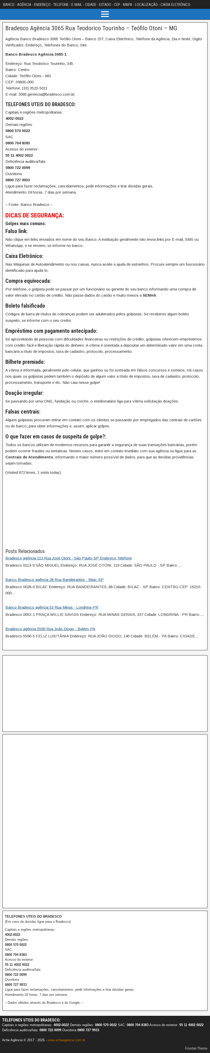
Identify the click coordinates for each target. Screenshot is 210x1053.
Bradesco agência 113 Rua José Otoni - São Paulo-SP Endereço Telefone (68, 558)
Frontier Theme (196, 1048)
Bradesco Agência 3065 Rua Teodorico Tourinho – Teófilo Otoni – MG (91, 28)
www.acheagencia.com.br (66, 1040)
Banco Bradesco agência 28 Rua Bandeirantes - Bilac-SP (54, 579)
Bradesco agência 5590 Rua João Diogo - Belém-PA (50, 629)
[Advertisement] (105, 511)
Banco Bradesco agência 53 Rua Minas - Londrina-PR (51, 607)
